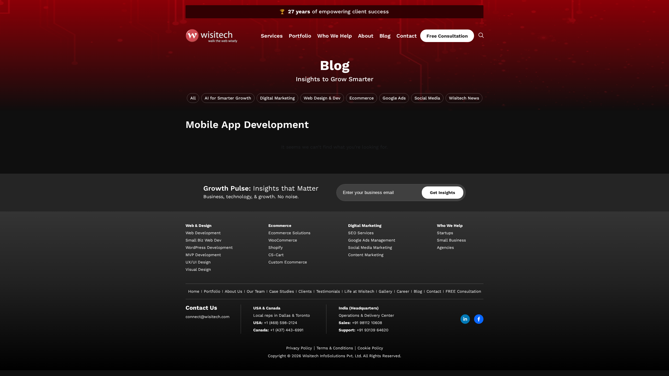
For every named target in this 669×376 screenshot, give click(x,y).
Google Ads (394, 98)
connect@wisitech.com (207, 316)
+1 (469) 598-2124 (280, 322)
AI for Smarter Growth (228, 98)
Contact (406, 36)
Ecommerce (361, 98)
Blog (384, 36)
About (365, 36)
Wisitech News (464, 98)
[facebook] (478, 319)
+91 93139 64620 (372, 330)
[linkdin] (465, 319)
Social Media (427, 98)
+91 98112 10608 (367, 322)
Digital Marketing (277, 98)
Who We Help (334, 36)
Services (272, 36)
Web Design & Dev (322, 98)
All (193, 98)
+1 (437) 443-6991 (286, 330)
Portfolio (300, 36)
